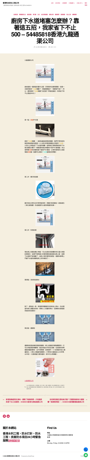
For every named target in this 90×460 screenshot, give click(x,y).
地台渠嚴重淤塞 (55, 385)
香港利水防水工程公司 (11, 3)
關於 (86, 3)
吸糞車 (49, 385)
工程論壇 (71, 3)
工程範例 (64, 3)
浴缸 (63, 387)
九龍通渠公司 (29, 381)
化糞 (46, 385)
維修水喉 (51, 14)
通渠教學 (57, 14)
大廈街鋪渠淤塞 (32, 387)
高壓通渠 (74, 14)
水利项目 (57, 3)
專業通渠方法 (22, 14)
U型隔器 (37, 385)
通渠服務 (63, 14)
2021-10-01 (53, 47)
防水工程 (69, 14)
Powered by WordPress (27, 456)
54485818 (14, 440)
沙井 (39, 14)
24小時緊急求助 (30, 385)
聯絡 (86, 5)
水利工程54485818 (42, 47)
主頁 (52, 3)
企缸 (41, 385)
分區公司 (79, 3)
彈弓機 (34, 14)
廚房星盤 (29, 14)
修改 (43, 385)
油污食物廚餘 (44, 14)
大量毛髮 (15, 14)
